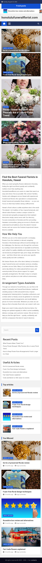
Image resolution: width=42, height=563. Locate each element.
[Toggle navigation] (9, 23)
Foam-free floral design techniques (17, 75)
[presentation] (4, 99)
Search (37, 330)
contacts (34, 560)
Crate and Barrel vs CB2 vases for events (16, 378)
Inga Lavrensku (21, 465)
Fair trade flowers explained (12, 375)
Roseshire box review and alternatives (15, 372)
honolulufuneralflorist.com (19, 17)
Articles (5, 107)
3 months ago (9, 465)
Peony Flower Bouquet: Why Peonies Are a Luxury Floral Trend (18, 112)
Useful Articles (8, 48)
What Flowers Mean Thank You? (15, 142)
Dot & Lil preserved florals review (16, 50)
